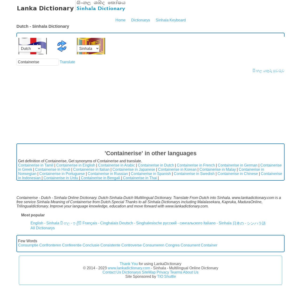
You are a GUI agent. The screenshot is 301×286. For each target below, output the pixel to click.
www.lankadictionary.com (129, 268)
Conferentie (72, 245)
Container (209, 245)
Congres (172, 245)
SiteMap (149, 272)
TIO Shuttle (166, 276)
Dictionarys (140, 20)
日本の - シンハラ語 (249, 223)
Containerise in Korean (177, 169)
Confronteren (50, 245)
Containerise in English (75, 165)
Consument (190, 245)
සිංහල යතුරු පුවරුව (269, 71)
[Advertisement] (150, 108)
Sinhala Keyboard (171, 20)
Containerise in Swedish (194, 174)
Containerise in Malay (217, 169)
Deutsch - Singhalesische (140, 223)
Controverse (131, 245)
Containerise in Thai (140, 178)
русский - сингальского (182, 223)
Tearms (176, 272)
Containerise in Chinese (238, 174)
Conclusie (91, 245)
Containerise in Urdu (61, 178)
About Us (190, 272)
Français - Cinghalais (100, 223)
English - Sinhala (45, 223)
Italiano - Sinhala (217, 223)
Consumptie (28, 245)
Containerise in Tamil (35, 165)
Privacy (163, 272)
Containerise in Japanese (133, 169)
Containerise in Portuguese (62, 174)
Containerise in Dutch (156, 165)
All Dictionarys (43, 228)
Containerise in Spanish (151, 174)
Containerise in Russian (108, 174)
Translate (67, 62)
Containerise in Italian (91, 169)
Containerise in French (196, 165)
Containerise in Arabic (116, 165)
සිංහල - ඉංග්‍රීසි (71, 223)
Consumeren (153, 245)
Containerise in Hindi (52, 169)
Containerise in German (237, 165)
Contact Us (112, 272)
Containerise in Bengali (100, 178)
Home (120, 20)
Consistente (110, 245)
